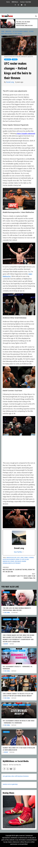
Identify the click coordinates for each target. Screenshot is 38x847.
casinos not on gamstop (10, 784)
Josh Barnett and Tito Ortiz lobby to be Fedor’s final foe (21, 576)
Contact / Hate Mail (25, 1)
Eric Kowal (7, 612)
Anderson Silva (11, 557)
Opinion (15, 59)
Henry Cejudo (20, 559)
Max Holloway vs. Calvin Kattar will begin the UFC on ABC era (19, 570)
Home (8, 1)
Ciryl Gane (20, 557)
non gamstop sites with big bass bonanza (16, 776)
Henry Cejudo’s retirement (26, 133)
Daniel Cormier (29, 557)
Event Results (7, 619)
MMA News (15, 1)
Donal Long (10, 82)
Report (6, 644)
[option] (19, 23)
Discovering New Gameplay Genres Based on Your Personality (24, 23)
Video (28, 704)
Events (15, 650)
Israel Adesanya (16, 561)
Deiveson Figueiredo (9, 559)
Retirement (17, 563)
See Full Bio (18, 552)
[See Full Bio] (23, 552)
